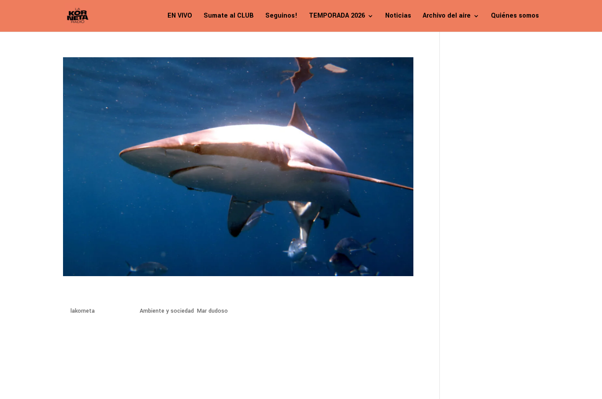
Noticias (398, 16)
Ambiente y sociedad (167, 311)
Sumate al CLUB (229, 16)
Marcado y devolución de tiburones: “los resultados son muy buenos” (225, 295)
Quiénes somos (515, 16)
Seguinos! (281, 16)
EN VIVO (179, 16)
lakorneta (83, 311)
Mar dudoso (212, 311)
